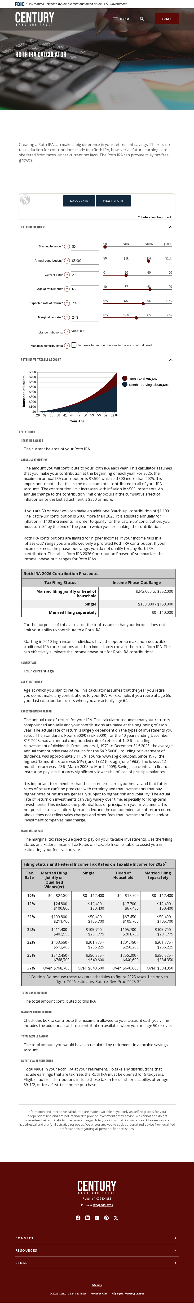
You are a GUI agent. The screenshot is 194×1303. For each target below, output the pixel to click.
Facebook (78, 1217)
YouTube (97, 1217)
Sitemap (97, 1285)
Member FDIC (99, 1293)
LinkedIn (87, 1217)
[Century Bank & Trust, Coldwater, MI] (34, 19)
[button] (97, 227)
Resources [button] (26, 1250)
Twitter (116, 1217)
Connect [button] (24, 1238)
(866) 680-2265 (103, 1205)
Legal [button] (21, 1262)
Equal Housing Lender (130, 1293)
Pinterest (106, 1217)
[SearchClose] (142, 19)
